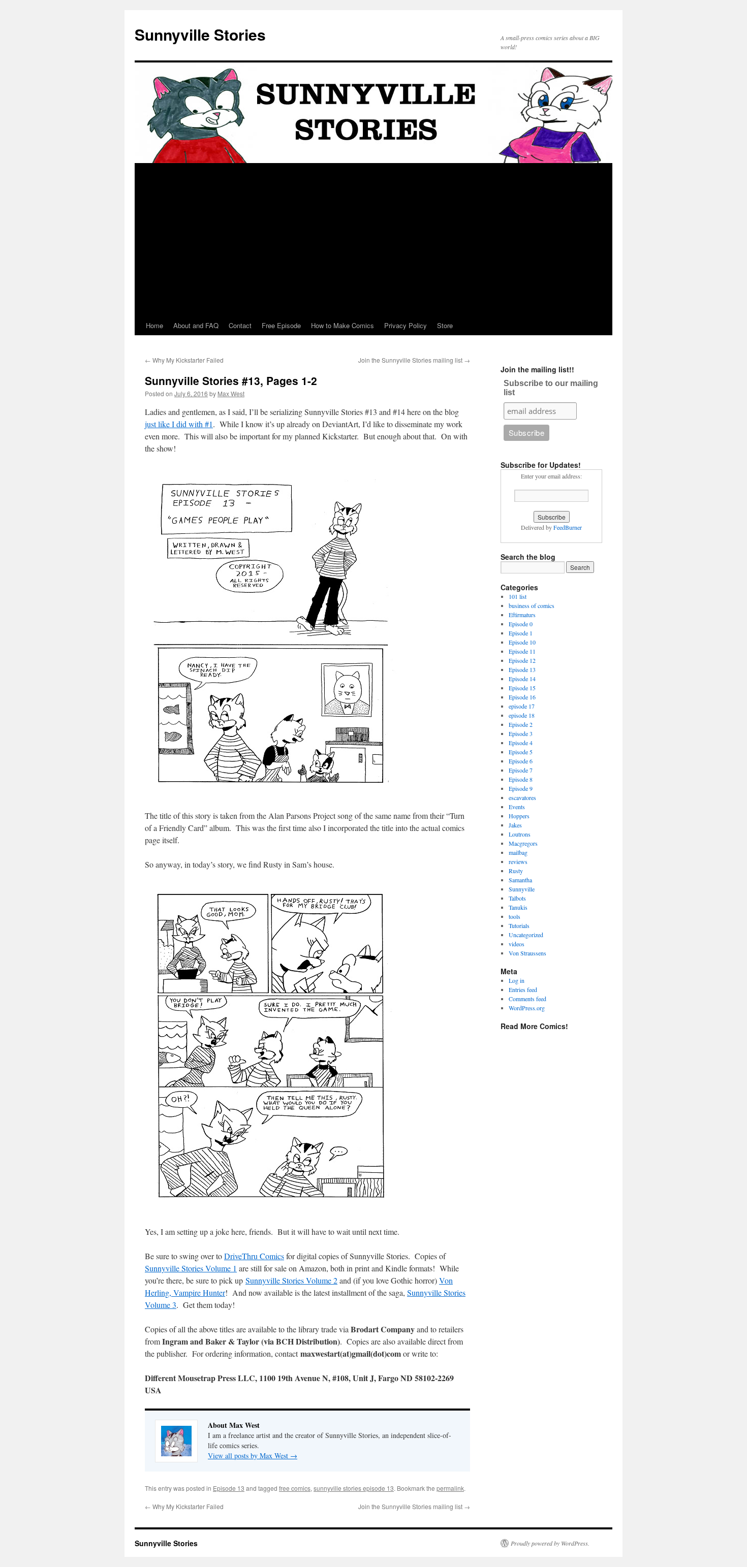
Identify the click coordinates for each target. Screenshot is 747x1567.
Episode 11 (522, 651)
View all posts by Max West (252, 1455)
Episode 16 (522, 697)
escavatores (522, 797)
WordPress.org (527, 1008)
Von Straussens (527, 953)
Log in (516, 980)
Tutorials (519, 925)
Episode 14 (522, 679)
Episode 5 (521, 752)
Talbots (517, 898)
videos (516, 944)
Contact (240, 325)
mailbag (518, 852)
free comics (294, 1488)
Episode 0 (521, 624)
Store (445, 325)
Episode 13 (228, 1488)
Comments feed (527, 999)
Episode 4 (521, 743)
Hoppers (519, 816)
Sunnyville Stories (200, 34)
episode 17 (522, 706)
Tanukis (518, 907)
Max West (230, 393)
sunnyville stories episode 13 (354, 1488)
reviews (518, 861)
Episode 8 (521, 779)
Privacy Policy (405, 325)
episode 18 (522, 715)
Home (154, 325)
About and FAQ (196, 325)
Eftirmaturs (522, 615)
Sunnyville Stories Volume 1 (191, 1268)
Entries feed (523, 989)
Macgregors (523, 843)
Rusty (516, 871)
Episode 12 (522, 660)
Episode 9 (521, 788)
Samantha (520, 880)
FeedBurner (567, 527)
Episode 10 (522, 642)
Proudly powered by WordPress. (550, 1543)
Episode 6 (521, 761)
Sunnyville (522, 889)
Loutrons (520, 834)
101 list (517, 596)
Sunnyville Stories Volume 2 (291, 1280)
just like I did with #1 (179, 424)
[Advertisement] (373, 240)
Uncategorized (526, 935)
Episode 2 (521, 724)
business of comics (531, 605)
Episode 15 (522, 688)
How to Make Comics (342, 325)
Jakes (515, 825)
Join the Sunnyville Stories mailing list (414, 360)
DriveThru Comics (254, 1256)
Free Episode (281, 325)
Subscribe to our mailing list (551, 388)
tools (514, 916)
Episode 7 (521, 770)
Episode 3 (521, 733)
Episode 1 (521, 633)
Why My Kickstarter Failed (184, 360)
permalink (450, 1488)
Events (517, 807)
